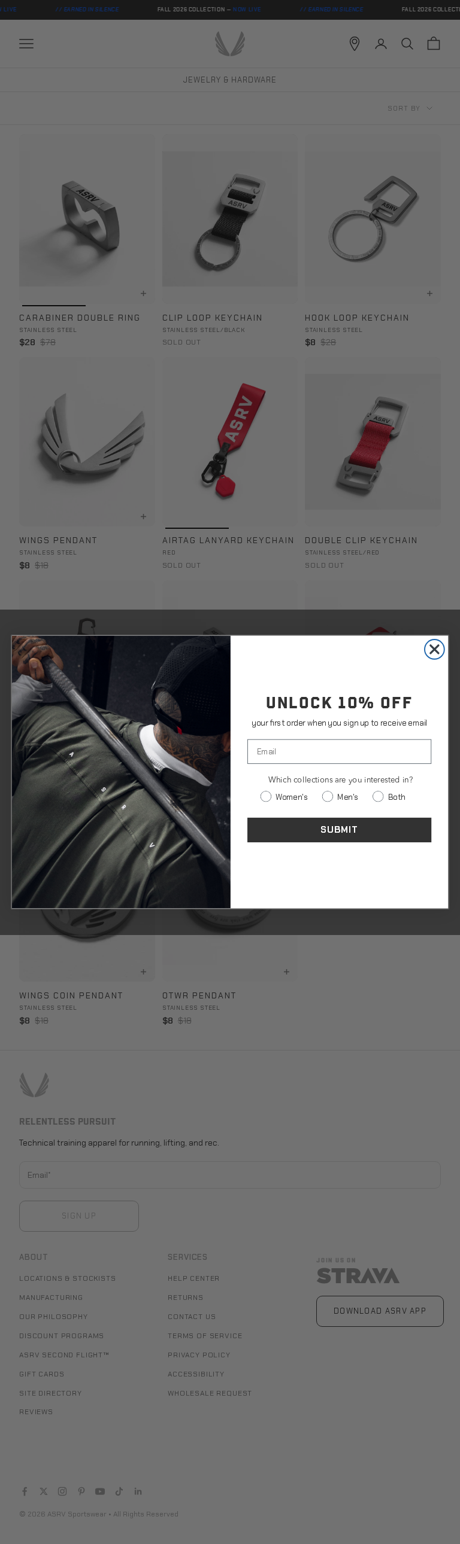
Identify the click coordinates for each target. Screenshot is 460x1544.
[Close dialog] (434, 649)
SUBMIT (339, 830)
